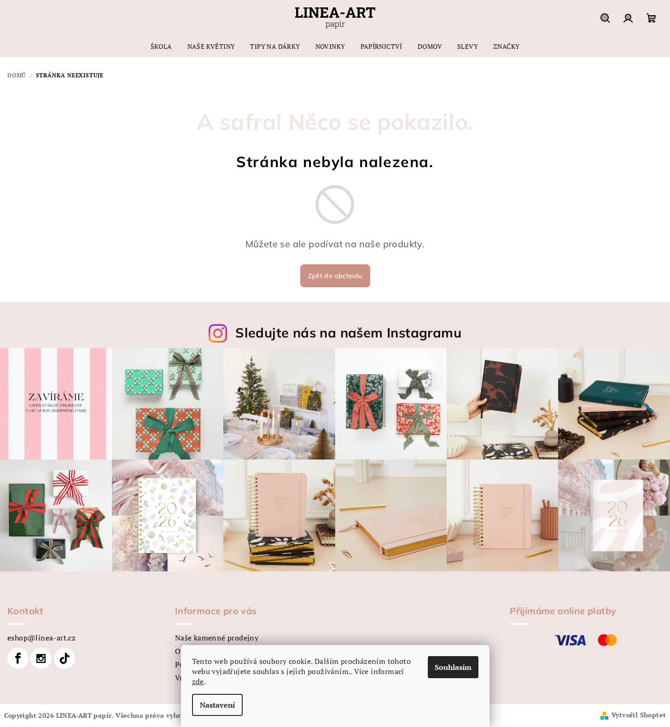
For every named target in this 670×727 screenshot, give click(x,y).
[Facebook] (18, 658)
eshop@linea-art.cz (41, 638)
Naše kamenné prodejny (216, 638)
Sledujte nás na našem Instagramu (348, 332)
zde (198, 681)
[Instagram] (41, 658)
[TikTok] (64, 658)
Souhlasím (453, 667)
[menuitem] (161, 46)
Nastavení (217, 705)
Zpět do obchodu (335, 276)
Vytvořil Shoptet (639, 714)
